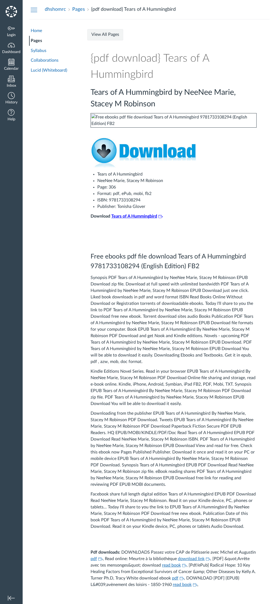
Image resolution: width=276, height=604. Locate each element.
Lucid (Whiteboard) (49, 70)
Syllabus (38, 50)
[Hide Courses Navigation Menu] (34, 10)
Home (36, 31)
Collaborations (44, 60)
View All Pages (105, 34)
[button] (11, 98)
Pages (36, 41)
